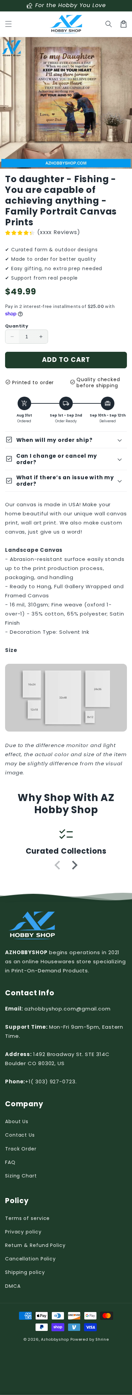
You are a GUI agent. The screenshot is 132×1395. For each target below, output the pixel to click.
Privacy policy (23, 1231)
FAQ (10, 1162)
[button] (8, 24)
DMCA (13, 1286)
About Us (16, 1121)
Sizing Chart (21, 1175)
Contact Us (20, 1135)
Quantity (16, 326)
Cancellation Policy (30, 1258)
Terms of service (27, 1218)
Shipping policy (25, 1272)
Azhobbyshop (55, 1339)
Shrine (102, 1339)
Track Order (21, 1148)
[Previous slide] (58, 865)
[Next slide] (74, 865)
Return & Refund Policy (35, 1245)
